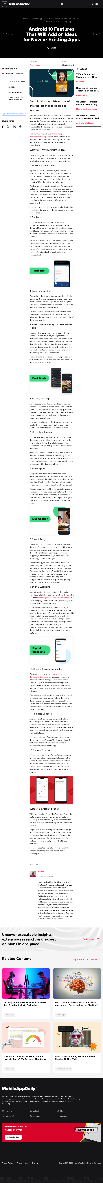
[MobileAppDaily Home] (19, 4)
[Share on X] (8, 127)
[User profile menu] (98, 4)
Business (80, 82)
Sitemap (35, 1163)
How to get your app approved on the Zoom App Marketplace (88, 89)
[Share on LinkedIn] (14, 127)
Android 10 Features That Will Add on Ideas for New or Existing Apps (62, 20)
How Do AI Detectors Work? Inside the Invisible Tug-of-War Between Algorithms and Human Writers (25, 1057)
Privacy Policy (7, 1163)
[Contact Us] (62, 4)
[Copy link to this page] (20, 127)
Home (25, 18)
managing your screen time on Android (54, 598)
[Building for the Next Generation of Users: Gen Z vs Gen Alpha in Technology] (26, 983)
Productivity (81, 95)
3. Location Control (15, 92)
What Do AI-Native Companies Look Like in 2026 (88, 117)
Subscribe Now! (13, 1137)
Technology (37, 18)
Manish (41, 871)
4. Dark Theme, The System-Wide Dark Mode (15, 99)
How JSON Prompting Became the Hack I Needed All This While (75, 1057)
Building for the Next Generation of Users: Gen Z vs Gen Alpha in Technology (25, 1003)
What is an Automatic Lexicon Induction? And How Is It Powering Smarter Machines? (77, 1003)
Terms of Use (22, 1163)
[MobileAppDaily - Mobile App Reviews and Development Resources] (51, 1089)
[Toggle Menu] (4, 4)
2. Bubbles (11, 87)
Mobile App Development (87, 109)
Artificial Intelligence (85, 123)
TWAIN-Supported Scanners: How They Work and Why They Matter (86, 75)
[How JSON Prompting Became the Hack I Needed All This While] (77, 1037)
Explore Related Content (85, 959)
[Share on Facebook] (2, 127)
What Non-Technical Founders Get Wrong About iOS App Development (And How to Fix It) (88, 103)
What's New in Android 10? (15, 75)
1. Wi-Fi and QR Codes (16, 82)
